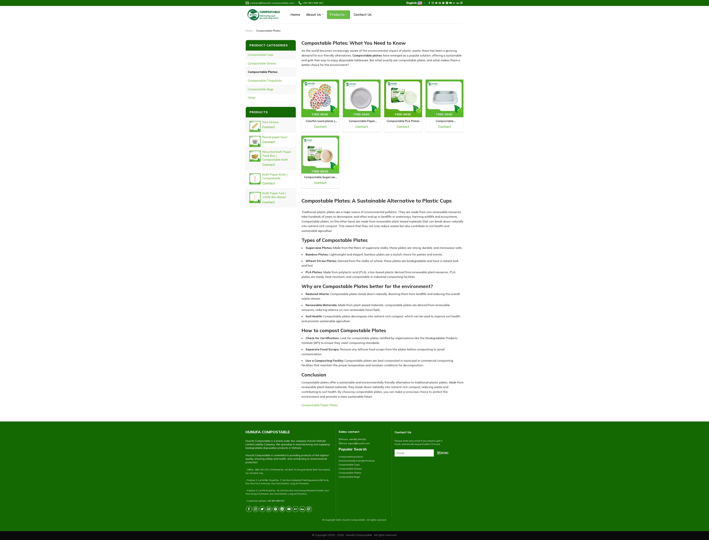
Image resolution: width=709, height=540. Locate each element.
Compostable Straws (262, 63)
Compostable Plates (263, 72)
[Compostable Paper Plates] (362, 98)
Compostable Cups (260, 54)
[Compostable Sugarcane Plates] (320, 155)
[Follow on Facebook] (429, 3)
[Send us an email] (440, 3)
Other (252, 98)
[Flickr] (454, 3)
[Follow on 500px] (457, 3)
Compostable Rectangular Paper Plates (444, 121)
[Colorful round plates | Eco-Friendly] (320, 98)
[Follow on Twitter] (436, 3)
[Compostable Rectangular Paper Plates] (444, 98)
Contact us (363, 14)
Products (337, 14)
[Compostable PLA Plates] (403, 98)
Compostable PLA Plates (403, 121)
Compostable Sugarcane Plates (320, 177)
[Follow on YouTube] (450, 3)
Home (295, 14)
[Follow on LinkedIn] (447, 3)
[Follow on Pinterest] (443, 3)
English (411, 3)
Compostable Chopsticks (265, 80)
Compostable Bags (260, 89)
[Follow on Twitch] (461, 3)
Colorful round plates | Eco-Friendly (320, 121)
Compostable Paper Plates (362, 121)
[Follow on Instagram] (433, 3)
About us (313, 14)
